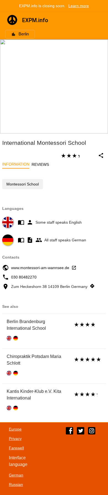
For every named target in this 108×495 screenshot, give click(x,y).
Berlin (24, 34)
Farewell (16, 448)
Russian (16, 484)
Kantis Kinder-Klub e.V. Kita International (34, 394)
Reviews (40, 164)
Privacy (15, 438)
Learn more (78, 6)
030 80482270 (24, 277)
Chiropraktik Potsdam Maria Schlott (34, 359)
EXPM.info (35, 20)
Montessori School (22, 184)
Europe (15, 429)
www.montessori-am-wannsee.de (40, 267)
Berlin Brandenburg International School (26, 325)
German (16, 475)
